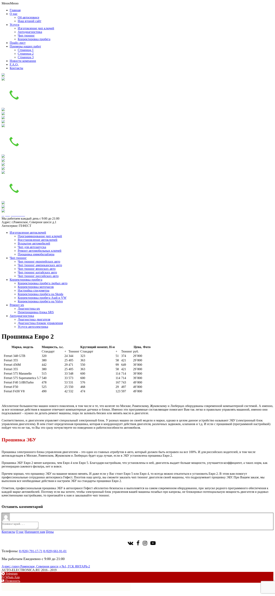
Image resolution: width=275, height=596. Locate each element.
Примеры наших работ (25, 46)
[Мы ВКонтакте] (130, 544)
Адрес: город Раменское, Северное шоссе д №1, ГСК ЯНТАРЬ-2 (46, 566)
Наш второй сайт (29, 21)
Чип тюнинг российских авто (38, 276)
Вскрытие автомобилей (34, 243)
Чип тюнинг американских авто (40, 265)
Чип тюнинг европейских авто (39, 261)
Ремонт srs (17, 305)
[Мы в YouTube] (153, 544)
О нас (14, 13)
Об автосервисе (28, 17)
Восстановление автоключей (37, 239)
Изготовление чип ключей (36, 28)
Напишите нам (35, 531)
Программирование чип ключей (40, 236)
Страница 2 (26, 53)
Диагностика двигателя (34, 319)
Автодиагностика (30, 32)
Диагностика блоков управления (40, 323)
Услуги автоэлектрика (33, 326)
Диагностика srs (29, 308)
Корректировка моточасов (36, 287)
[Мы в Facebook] (138, 544)
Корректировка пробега (34, 39)
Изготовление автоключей (28, 232)
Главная (15, 10)
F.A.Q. (14, 64)
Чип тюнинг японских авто (37, 268)
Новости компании (23, 61)
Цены (50, 531)
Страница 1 (26, 50)
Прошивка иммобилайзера (36, 254)
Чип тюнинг (26, 35)
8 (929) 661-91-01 (55, 551)
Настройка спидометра (33, 290)
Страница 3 (26, 57)
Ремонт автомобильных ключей (39, 250)
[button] (10, 3)
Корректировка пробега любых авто (42, 283)
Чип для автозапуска (32, 247)
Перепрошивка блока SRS (36, 312)
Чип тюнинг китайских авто (37, 272)
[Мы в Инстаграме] (145, 544)
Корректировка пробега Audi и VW (42, 297)
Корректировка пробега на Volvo (40, 301)
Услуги (14, 24)
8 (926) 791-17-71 (30, 551)
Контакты (16, 68)
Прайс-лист (18, 42)
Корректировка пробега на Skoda (40, 294)
